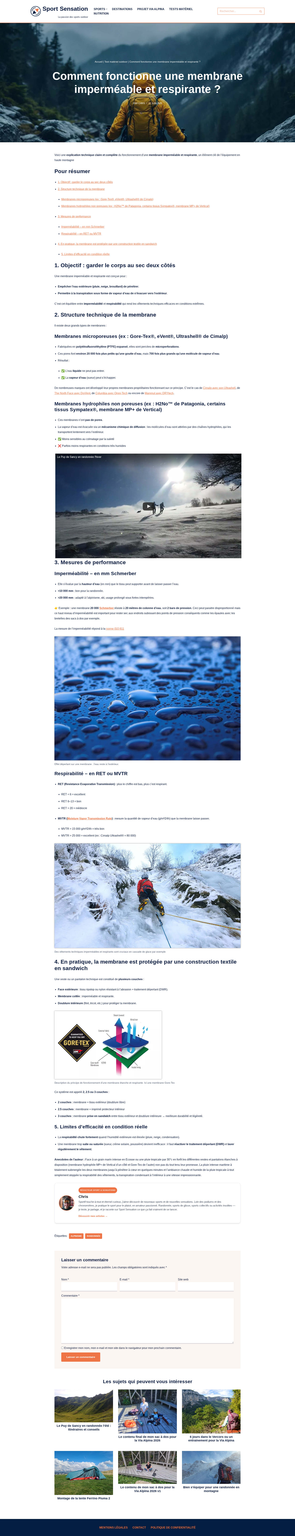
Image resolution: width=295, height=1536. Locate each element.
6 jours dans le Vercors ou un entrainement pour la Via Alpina (211, 1438)
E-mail (124, 1279)
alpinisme (76, 1236)
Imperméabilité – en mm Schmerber (82, 226)
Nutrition (101, 13)
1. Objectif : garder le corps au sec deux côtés (85, 182)
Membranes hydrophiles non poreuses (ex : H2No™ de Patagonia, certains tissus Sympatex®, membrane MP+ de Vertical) (135, 206)
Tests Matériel (181, 9)
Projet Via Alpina (150, 9)
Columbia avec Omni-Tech (111, 393)
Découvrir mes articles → (93, 1216)
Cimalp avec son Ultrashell (219, 387)
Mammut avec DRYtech (159, 393)
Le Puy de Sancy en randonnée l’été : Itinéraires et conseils (84, 1427)
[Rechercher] (260, 11)
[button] (106, 9)
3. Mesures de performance (74, 216)
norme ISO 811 (115, 628)
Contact (139, 1527)
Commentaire (70, 1295)
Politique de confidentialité (173, 1527)
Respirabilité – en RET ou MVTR (81, 233)
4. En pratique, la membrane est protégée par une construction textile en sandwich (107, 243)
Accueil (98, 61)
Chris (141, 103)
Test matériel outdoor (115, 61)
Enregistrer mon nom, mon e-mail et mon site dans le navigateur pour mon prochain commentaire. (123, 1348)
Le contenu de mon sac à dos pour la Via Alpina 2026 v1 (147, 1489)
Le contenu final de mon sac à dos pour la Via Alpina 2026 (147, 1438)
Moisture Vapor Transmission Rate (89, 818)
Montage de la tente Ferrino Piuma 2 (83, 1498)
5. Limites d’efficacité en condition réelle (85, 254)
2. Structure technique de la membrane (81, 189)
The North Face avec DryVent (72, 393)
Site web (183, 1279)
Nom (65, 1279)
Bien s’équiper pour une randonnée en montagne (211, 1489)
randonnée (93, 1236)
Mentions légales (113, 1527)
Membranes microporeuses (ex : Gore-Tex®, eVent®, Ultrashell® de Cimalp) (107, 199)
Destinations (122, 9)
